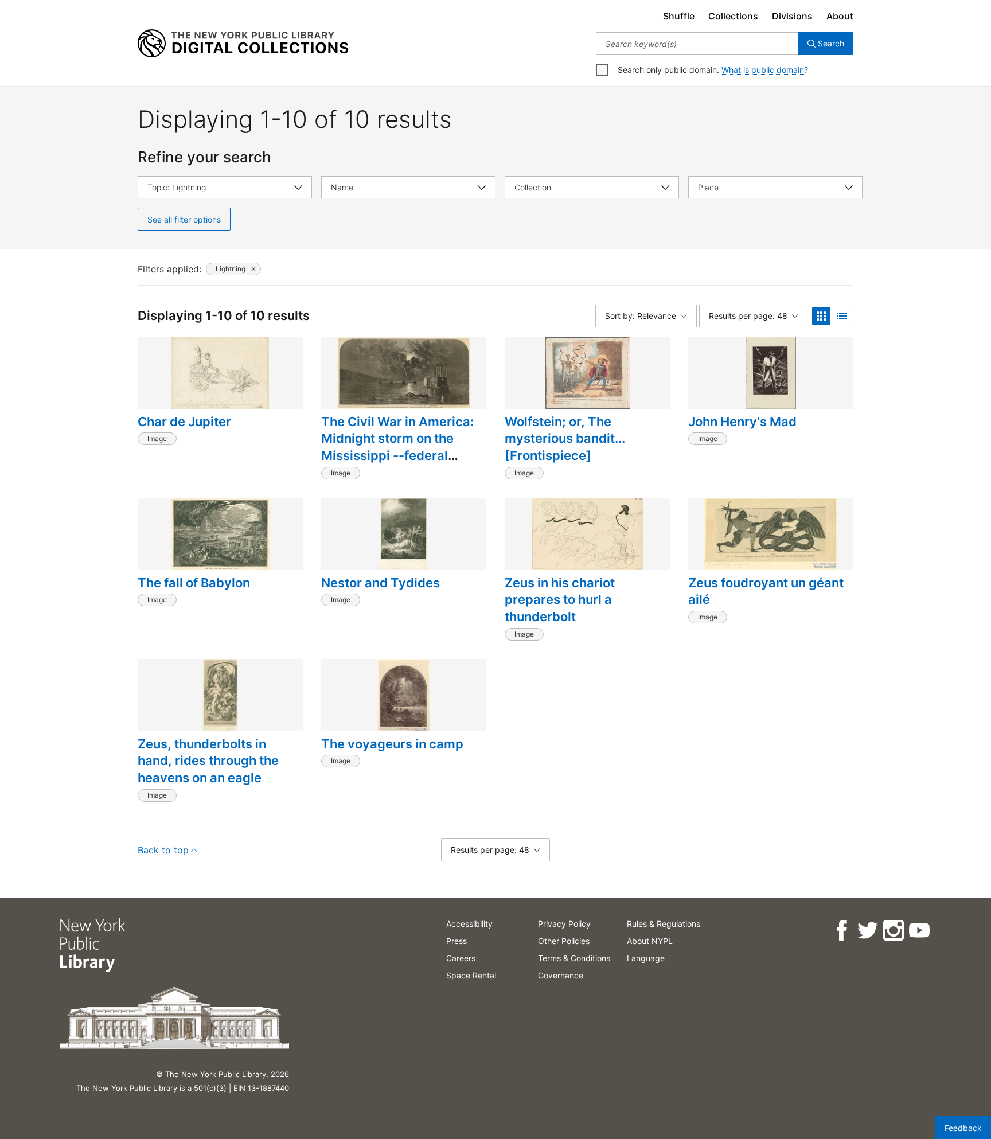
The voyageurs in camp (392, 743)
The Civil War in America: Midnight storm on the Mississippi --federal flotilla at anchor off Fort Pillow (397, 455)
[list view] (842, 316)
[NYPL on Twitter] (867, 930)
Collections (733, 16)
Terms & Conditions (574, 958)
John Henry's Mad (742, 421)
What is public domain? (764, 70)
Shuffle (679, 16)
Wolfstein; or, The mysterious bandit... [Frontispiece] (565, 438)
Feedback (963, 1128)
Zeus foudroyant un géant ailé (766, 591)
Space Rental (471, 975)
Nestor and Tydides (380, 582)
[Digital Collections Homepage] (243, 43)
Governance (560, 975)
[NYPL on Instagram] (893, 930)
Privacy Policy (564, 924)
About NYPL (650, 941)
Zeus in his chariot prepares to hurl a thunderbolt (560, 599)
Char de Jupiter (184, 421)
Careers (460, 958)
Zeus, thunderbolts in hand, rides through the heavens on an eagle (208, 760)
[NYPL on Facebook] (841, 930)
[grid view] (821, 316)
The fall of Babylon (194, 582)
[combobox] (697, 43)
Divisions (792, 16)
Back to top (163, 850)
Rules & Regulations (663, 924)
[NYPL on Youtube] (919, 930)
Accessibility (469, 924)
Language (646, 958)
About (839, 16)
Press (456, 941)
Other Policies (564, 941)
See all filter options (184, 219)
